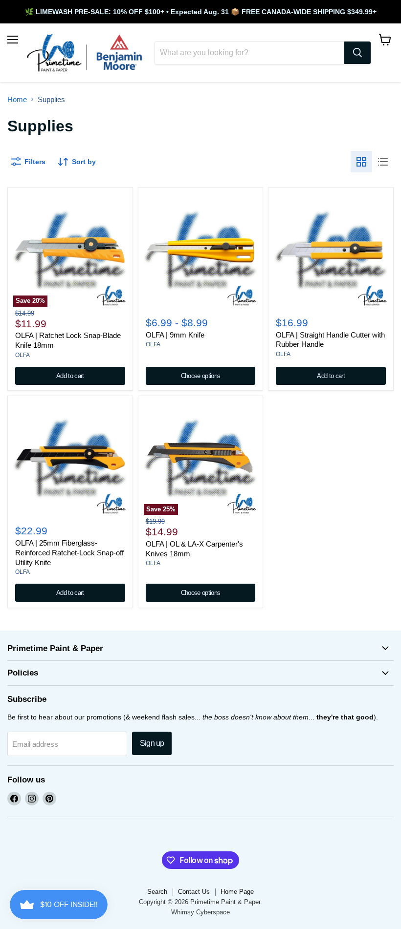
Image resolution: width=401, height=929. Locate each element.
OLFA (22, 355)
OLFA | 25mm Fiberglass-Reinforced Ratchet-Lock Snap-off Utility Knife (69, 552)
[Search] (357, 53)
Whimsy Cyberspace (200, 912)
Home (17, 99)
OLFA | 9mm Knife (175, 335)
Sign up (152, 743)
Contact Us (194, 891)
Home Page (237, 891)
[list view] (383, 161)
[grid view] (361, 161)
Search (157, 891)
